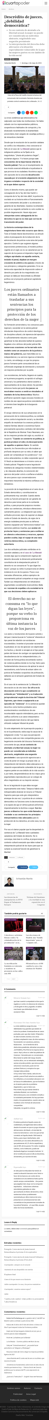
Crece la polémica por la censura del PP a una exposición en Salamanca (22, 1370)
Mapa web (34, 1400)
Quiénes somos (13, 1388)
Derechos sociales (10, 919)
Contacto (38, 1388)
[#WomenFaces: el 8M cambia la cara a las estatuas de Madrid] (35, 953)
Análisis (7, 59)
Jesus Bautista (12, 1358)
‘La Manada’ (25, 149)
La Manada (20, 857)
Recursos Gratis (12, 1352)
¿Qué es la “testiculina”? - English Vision (20, 1377)
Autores (27, 1388)
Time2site (29, 1415)
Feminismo (15, 59)
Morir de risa (35, 1341)
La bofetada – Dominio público (17, 1341)
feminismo (12, 857)
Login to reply (40, 1016)
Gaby (8, 1345)
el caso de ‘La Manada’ (32, 553)
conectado (23, 1229)
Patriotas (39, 1377)
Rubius (9, 1325)
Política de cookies (18, 1400)
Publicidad (17, 1394)
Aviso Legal (31, 1394)
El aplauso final (10, 1274)
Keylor (9, 1331)
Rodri (8, 1337)
